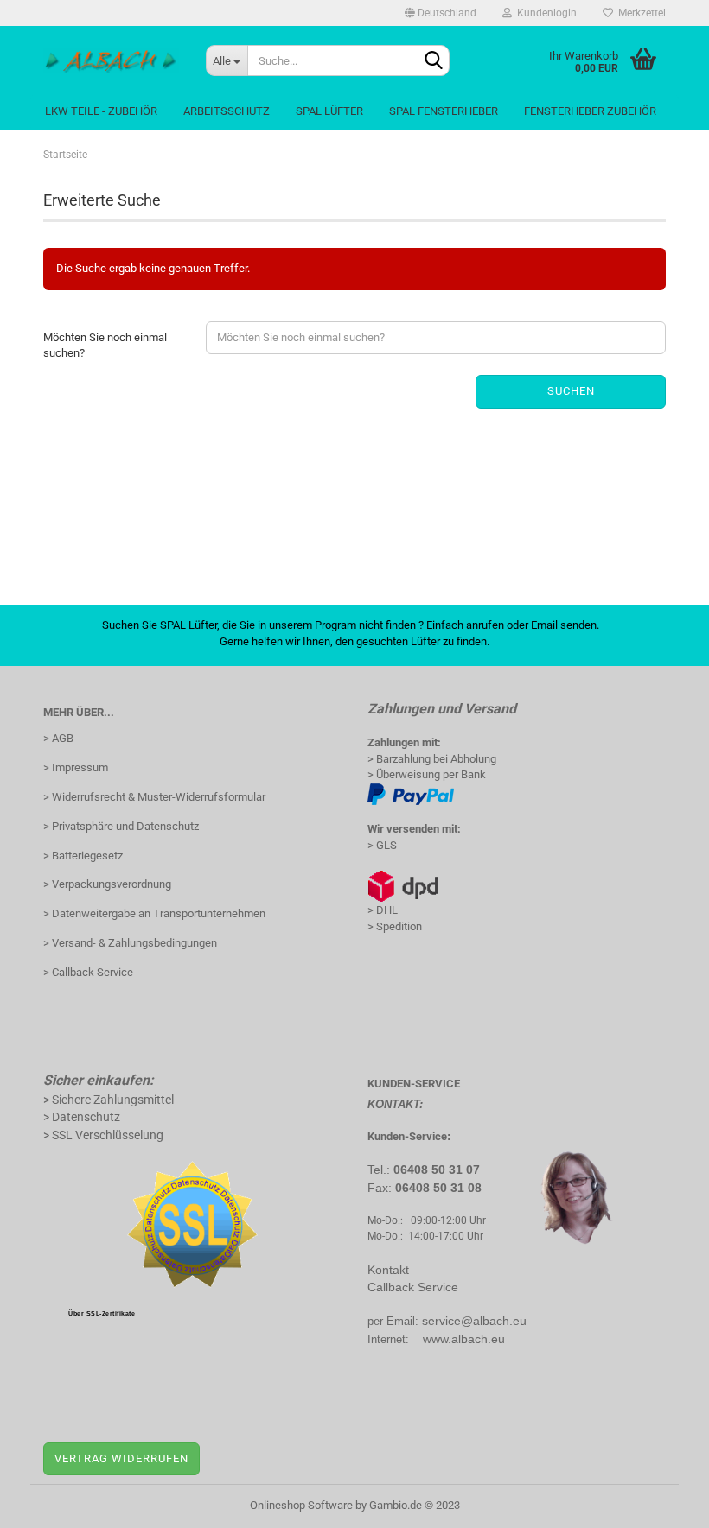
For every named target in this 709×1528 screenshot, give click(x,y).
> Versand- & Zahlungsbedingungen (130, 942)
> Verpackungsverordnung (107, 884)
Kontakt (388, 1270)
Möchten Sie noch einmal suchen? (105, 345)
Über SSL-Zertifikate (101, 1313)
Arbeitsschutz (226, 111)
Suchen (571, 390)
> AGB (58, 738)
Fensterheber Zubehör (590, 111)
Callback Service (412, 1287)
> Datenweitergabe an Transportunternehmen (154, 913)
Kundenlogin (544, 13)
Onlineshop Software (301, 1505)
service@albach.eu (474, 1321)
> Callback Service (88, 972)
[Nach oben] (661, 1502)
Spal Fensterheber (443, 111)
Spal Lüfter (329, 111)
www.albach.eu (464, 1339)
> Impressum (75, 767)
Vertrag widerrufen (121, 1458)
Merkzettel (639, 13)
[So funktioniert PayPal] (410, 793)
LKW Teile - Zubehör (101, 111)
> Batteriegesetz (83, 855)
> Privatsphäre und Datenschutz (121, 826)
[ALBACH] (111, 60)
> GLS (382, 845)
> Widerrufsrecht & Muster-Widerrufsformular (154, 796)
